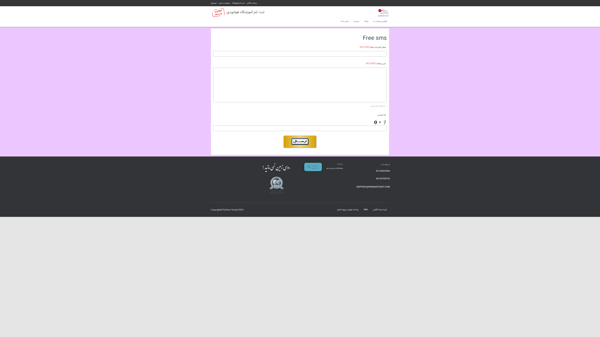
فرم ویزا (213, 3)
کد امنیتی (382, 115)
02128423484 (383, 171)
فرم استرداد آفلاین (380, 209)
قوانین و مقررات (381, 21)
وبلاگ (366, 21)
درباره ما (356, 21)
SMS (366, 209)
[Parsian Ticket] (383, 13)
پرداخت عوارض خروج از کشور (347, 209)
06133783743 (383, 179)
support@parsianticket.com (373, 187)
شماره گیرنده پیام (373, 47)
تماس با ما (345, 21)
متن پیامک (376, 63)
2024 (240, 210)
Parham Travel (230, 210)
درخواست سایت (224, 3)
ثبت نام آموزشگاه (238, 3)
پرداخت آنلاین (252, 3)
